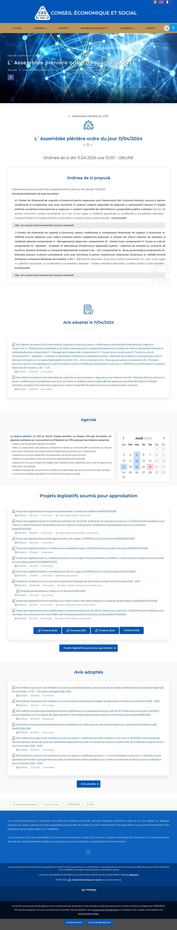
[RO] (155, 2)
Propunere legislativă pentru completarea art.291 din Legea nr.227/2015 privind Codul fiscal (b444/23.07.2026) (75, 571)
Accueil (17, 28)
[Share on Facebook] (11, 77)
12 (137, 460)
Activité (62, 28)
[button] (173, 27)
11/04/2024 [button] (74, 804)
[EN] (161, 2)
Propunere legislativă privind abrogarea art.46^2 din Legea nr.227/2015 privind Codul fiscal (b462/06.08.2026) (75, 538)
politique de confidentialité (106, 910)
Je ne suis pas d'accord (100, 922)
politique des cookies (88, 914)
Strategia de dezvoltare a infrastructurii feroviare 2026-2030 (53, 591)
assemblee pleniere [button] (26, 804)
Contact (151, 28)
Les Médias (126, 28)
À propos (39, 28)
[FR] (167, 2)
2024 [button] (91, 804)
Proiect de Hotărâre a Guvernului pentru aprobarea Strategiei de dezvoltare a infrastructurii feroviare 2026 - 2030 (78, 581)
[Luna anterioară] (123, 438)
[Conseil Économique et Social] (42, 12)
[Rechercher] (166, 28)
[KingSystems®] (88, 889)
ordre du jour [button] (52, 804)
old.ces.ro (133, 874)
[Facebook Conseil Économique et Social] (88, 851)
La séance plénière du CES (25, 436)
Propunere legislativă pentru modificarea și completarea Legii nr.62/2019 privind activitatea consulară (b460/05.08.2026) (82, 548)
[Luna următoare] (164, 438)
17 (124, 466)
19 (137, 466)
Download (47, 372)
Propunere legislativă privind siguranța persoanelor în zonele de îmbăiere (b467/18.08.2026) (66, 511)
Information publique (93, 28)
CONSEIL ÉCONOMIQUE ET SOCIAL (94, 13)
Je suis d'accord (74, 922)
